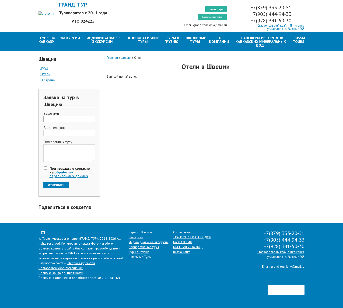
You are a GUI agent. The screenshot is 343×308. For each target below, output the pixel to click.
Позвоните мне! (212, 17)
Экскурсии (70, 37)
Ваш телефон (54, 128)
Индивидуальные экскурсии (103, 39)
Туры (44, 68)
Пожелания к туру (57, 142)
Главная (112, 58)
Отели (45, 74)
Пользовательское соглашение (60, 268)
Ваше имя (51, 113)
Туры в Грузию (171, 39)
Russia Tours (299, 39)
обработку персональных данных (68, 174)
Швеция (126, 58)
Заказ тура (216, 9)
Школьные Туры (196, 39)
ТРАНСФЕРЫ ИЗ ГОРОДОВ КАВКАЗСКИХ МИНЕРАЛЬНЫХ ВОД (260, 41)
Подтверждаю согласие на (69, 172)
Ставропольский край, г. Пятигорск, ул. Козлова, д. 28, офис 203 (280, 27)
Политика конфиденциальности (60, 273)
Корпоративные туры (143, 39)
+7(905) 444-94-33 (272, 14)
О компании (219, 39)
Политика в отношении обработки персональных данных (79, 278)
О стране (47, 80)
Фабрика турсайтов (81, 263)
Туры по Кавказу (46, 39)
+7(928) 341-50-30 (272, 20)
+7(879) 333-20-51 (272, 7)
